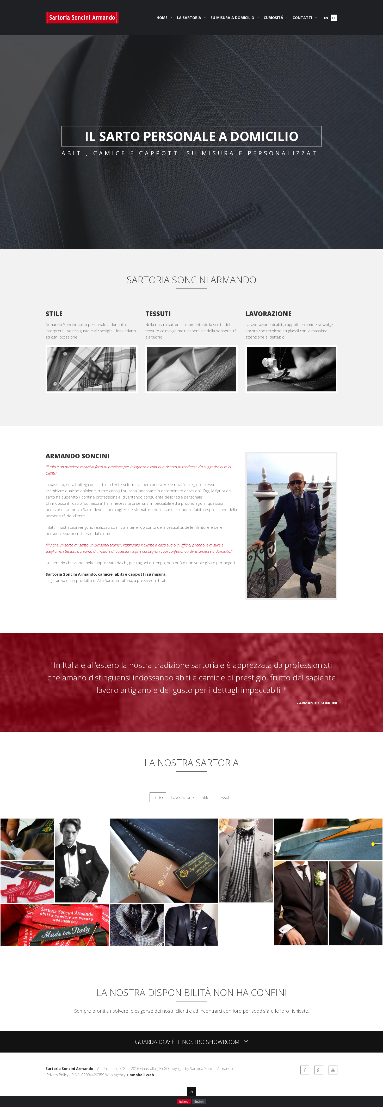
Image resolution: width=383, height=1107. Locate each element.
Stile (205, 797)
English (198, 1101)
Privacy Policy (57, 1074)
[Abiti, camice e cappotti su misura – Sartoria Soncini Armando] (82, 20)
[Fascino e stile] (82, 900)
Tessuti (223, 797)
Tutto (158, 797)
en (326, 18)
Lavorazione (182, 797)
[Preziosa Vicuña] (164, 901)
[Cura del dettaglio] (355, 943)
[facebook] (304, 1070)
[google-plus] (318, 1070)
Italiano (183, 1101)
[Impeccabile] (301, 943)
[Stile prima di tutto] (246, 900)
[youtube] (333, 1070)
